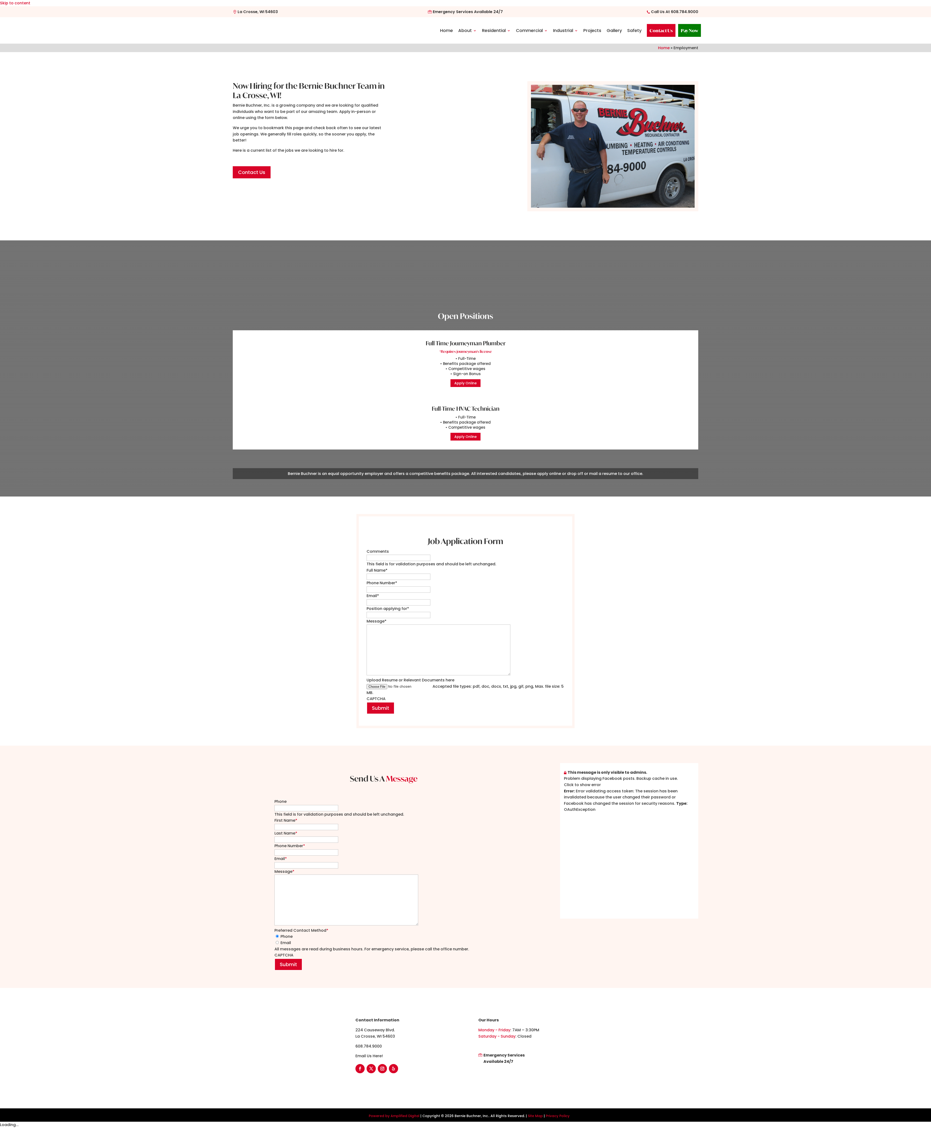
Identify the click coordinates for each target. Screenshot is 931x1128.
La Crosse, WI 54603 (257, 12)
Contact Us (661, 30)
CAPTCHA (376, 699)
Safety (634, 30)
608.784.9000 (684, 12)
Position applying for (388, 608)
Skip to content (15, 3)
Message (376, 621)
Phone (280, 801)
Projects (592, 30)
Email (373, 596)
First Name (285, 820)
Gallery (614, 30)
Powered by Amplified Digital (394, 1115)
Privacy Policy (558, 1115)
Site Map (535, 1115)
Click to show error (582, 785)
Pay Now (689, 30)
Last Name (285, 833)
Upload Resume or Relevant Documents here (410, 680)
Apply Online (465, 383)
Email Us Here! (369, 1056)
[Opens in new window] (629, 768)
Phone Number (382, 583)
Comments (378, 551)
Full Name (377, 570)
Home (446, 30)
